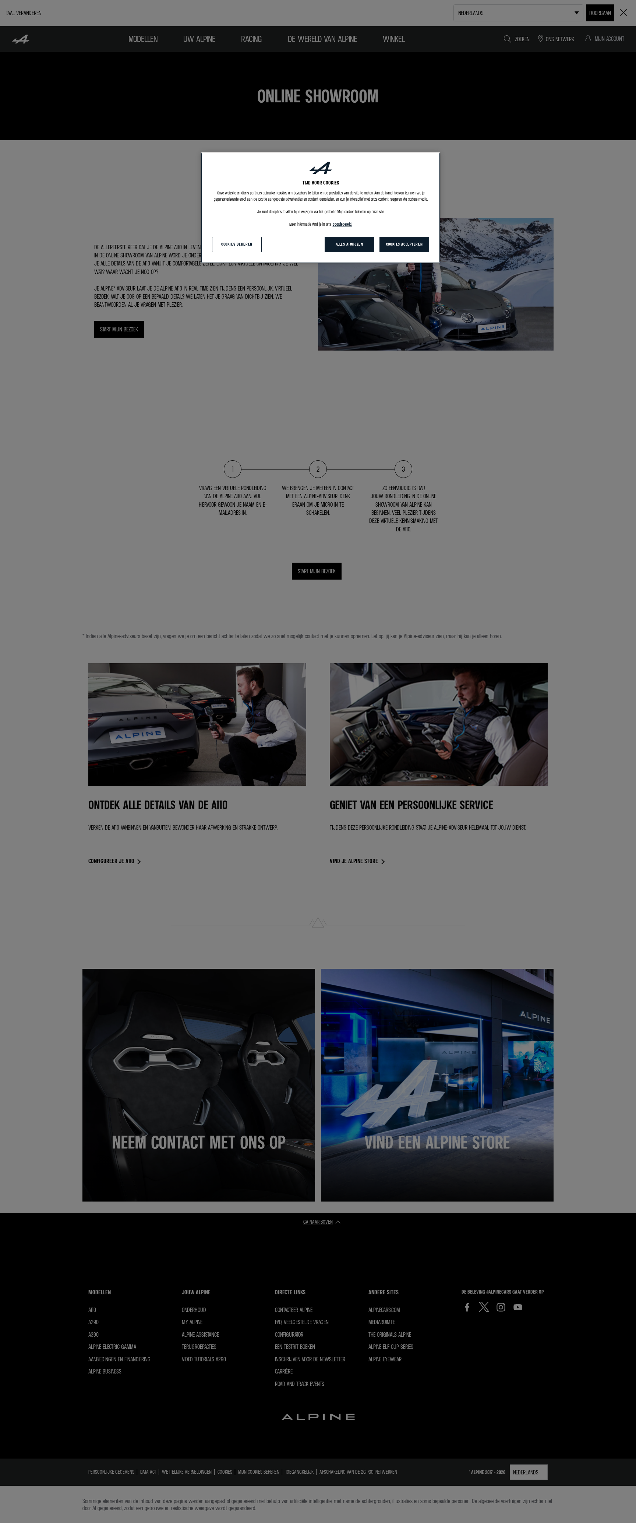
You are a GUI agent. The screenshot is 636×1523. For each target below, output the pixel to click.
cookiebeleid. (342, 224)
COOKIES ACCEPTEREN (404, 244)
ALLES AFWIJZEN (349, 244)
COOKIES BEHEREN (236, 244)
